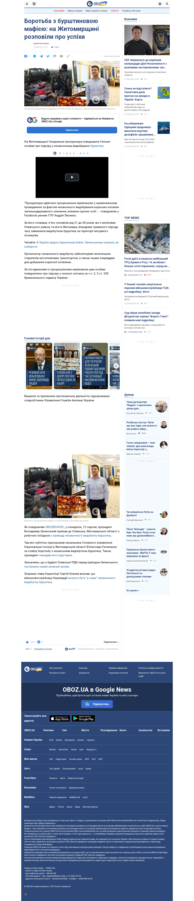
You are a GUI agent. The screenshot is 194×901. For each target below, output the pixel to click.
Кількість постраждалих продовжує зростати (147, 271)
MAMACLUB (74, 797)
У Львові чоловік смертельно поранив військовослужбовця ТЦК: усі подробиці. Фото (146, 288)
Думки (129, 394)
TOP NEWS (131, 218)
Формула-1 (92, 749)
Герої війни (59, 11)
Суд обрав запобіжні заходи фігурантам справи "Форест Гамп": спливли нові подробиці (146, 316)
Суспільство (145, 730)
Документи (84, 673)
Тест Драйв (54, 768)
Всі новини (164, 730)
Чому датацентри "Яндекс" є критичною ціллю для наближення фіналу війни (139, 405)
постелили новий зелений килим (46, 566)
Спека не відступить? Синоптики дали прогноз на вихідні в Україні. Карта (138, 94)
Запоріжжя (70, 740)
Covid (85, 797)
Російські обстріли (131, 11)
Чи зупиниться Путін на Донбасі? (140, 514)
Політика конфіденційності (150, 668)
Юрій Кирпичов (133, 581)
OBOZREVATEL (54, 527)
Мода (77, 807)
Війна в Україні (75, 11)
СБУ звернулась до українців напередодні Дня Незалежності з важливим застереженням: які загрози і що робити (145, 63)
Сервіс (88, 768)
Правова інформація (118, 668)
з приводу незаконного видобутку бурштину (81, 535)
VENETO (115, 11)
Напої (62, 778)
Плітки (61, 807)
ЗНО (94, 759)
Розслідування (108, 730)
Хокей (74, 749)
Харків (59, 740)
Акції (80, 768)
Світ (64, 730)
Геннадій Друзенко (135, 520)
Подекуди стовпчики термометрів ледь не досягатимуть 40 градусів (137, 107)
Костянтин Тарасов (135, 413)
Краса (69, 807)
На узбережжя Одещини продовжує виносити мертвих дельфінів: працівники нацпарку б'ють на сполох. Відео (138, 129)
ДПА (87, 759)
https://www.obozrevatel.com (124, 820)
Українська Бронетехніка (137, 561)
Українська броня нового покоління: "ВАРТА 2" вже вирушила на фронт (141, 553)
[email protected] (60, 879)
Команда (83, 668)
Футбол (52, 749)
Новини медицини (58, 797)
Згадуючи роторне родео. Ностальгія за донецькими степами (141, 573)
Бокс (81, 749)
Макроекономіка (76, 788)
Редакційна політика (43, 649)
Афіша (52, 807)
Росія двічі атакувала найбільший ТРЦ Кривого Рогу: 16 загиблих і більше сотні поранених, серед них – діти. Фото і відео (146, 262)
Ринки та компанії (57, 788)
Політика (48, 730)
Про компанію (55, 668)
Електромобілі (69, 768)
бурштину (97, 146)
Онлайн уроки (75, 759)
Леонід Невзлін (133, 540)
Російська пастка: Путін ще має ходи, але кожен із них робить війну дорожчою (142, 426)
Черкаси (91, 740)
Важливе (130, 19)
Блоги (123, 730)
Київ (51, 740)
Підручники (61, 759)
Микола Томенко (134, 454)
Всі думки (132, 590)
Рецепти (53, 778)
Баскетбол (63, 749)
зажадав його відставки (55, 555)
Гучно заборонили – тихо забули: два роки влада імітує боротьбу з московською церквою (141, 446)
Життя (85, 730)
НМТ (100, 759)
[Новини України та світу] (70, 650)
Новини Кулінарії (75, 778)
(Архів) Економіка (41, 43)
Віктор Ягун (131, 434)
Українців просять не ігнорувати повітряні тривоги (145, 73)
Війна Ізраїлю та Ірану (96, 11)
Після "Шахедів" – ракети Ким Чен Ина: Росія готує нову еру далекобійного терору (141, 532)
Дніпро (80, 740)
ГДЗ (51, 759)
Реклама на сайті (57, 673)
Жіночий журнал (90, 807)
